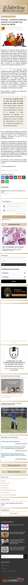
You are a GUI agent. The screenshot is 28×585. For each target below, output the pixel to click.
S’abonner (5, 485)
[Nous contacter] (12, 513)
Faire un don (6, 483)
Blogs (4, 480)
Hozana (14, 342)
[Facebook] (7, 177)
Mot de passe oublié (21, 213)
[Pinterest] (11, 177)
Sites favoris (5, 492)
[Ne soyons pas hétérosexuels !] (5, 529)
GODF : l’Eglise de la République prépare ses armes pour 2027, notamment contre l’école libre (17, 548)
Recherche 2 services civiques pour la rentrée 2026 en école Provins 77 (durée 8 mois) (13, 455)
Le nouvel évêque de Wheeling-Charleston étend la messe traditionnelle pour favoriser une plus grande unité (17, 541)
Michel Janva (10, 27)
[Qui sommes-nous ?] (11, 513)
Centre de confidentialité (9, 495)
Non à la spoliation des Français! (13, 247)
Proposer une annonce (14, 465)
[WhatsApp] (7, 181)
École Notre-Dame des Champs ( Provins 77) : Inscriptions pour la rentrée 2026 (13, 447)
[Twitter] (3, 177)
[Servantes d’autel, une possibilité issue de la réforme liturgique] (5, 537)
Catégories (5, 488)
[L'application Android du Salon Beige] (17, 513)
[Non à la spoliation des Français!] (14, 244)
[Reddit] (19, 177)
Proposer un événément (14, 471)
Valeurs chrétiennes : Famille (8, 16)
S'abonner (4, 568)
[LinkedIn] (15, 177)
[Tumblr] (23, 177)
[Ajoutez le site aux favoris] (14, 513)
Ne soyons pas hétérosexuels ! (17, 524)
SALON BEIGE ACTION (14, 224)
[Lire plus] (17, 250)
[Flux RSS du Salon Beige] (15, 513)
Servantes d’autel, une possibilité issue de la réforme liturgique (17, 533)
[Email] (3, 181)
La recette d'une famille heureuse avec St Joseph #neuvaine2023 (13, 340)
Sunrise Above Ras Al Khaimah (10, 441)
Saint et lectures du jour (9, 490)
